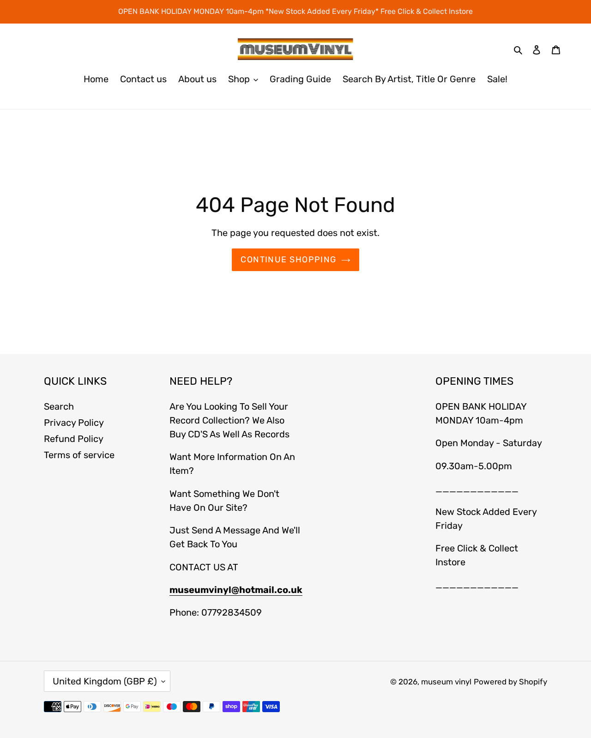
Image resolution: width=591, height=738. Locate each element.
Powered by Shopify (510, 681)
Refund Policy (73, 438)
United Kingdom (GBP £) (105, 681)
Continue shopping (288, 259)
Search (59, 406)
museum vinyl (446, 681)
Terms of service (79, 454)
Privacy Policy (74, 422)
